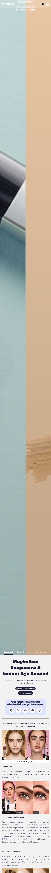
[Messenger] (32, 710)
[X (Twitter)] (18, 710)
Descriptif (8, 652)
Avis (29, 652)
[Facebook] (11, 710)
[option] (8, 652)
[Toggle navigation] (48, 4)
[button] (43, 4)
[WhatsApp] (25, 710)
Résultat (20, 652)
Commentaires (41, 652)
